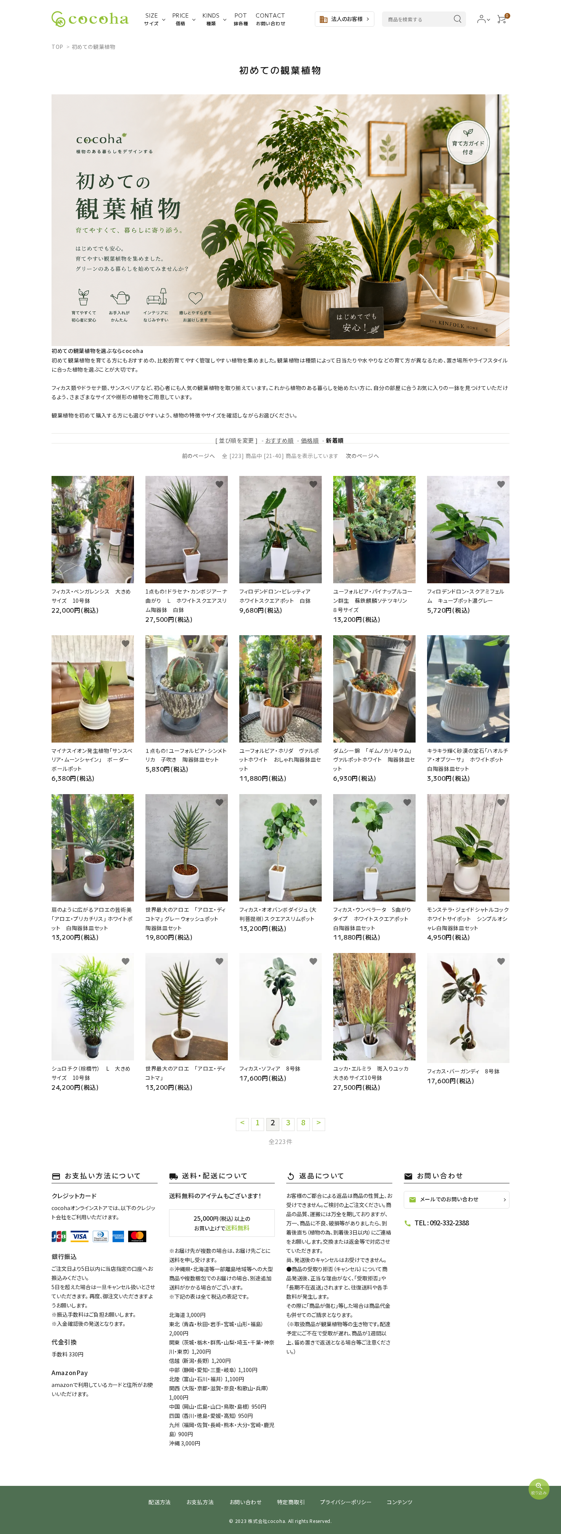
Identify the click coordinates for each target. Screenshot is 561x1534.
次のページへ (362, 456)
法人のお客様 (341, 19)
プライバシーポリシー (346, 1502)
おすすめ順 (279, 440)
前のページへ (198, 456)
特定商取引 (291, 1502)
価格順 (310, 440)
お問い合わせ (245, 1502)
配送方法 (159, 1502)
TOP (57, 46)
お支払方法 (200, 1502)
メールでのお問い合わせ (444, 1199)
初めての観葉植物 (93, 46)
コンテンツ (400, 1502)
